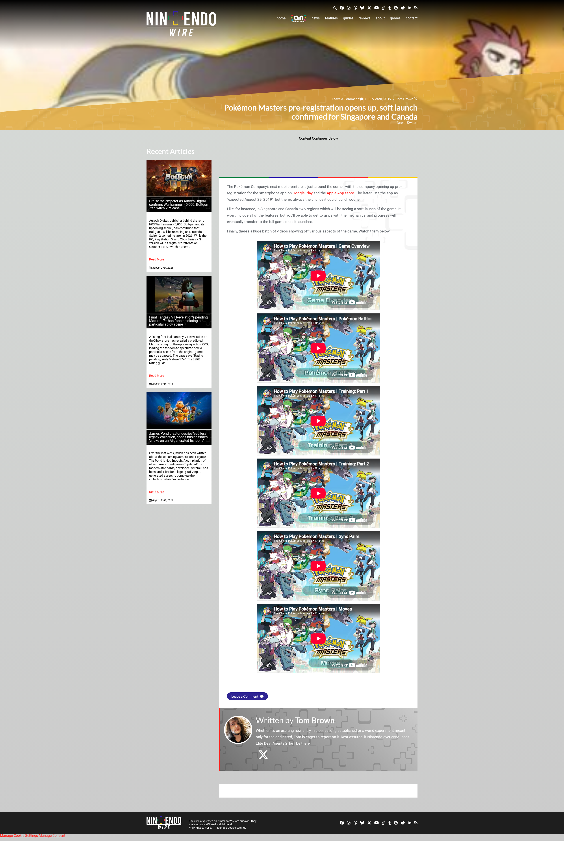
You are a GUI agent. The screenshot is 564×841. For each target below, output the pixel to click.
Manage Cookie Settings (231, 827)
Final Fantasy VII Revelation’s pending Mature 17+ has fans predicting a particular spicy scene (178, 320)
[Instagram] (349, 8)
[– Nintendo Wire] (181, 25)
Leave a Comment (346, 99)
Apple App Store (340, 193)
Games (395, 18)
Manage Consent (52, 836)
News (316, 18)
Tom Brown (404, 99)
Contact (411, 18)
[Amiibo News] (298, 18)
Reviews (364, 18)
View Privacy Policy (200, 827)
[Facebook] (342, 8)
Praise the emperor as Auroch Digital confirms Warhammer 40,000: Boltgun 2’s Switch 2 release (178, 204)
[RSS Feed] (415, 8)
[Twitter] (369, 8)
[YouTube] (376, 8)
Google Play (303, 193)
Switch (412, 123)
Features (331, 18)
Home (281, 18)
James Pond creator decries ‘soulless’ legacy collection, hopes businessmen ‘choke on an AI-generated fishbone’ (178, 437)
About (380, 18)
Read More (156, 259)
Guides (348, 18)
